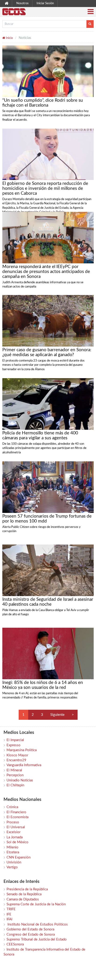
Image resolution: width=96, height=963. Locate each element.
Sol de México (17, 842)
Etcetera (13, 852)
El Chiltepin (15, 785)
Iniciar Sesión (45, 3)
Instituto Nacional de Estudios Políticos (37, 924)
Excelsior (14, 832)
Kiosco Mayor (17, 755)
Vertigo (12, 867)
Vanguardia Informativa (24, 765)
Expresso (14, 745)
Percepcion (15, 775)
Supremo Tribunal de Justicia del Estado (37, 939)
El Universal (16, 827)
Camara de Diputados (23, 899)
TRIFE (11, 909)
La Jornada (15, 837)
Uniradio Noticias (20, 780)
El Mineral (14, 770)
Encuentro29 (16, 760)
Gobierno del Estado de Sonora (30, 929)
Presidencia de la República (27, 889)
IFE (9, 914)
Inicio (9, 38)
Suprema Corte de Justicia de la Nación (36, 904)
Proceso (13, 822)
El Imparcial (15, 740)
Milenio (12, 847)
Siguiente (57, 715)
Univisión (14, 862)
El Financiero (16, 812)
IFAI (9, 919)
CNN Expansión (19, 857)
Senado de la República (24, 894)
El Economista (17, 817)
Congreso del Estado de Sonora (31, 934)
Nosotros (22, 3)
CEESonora (15, 944)
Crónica (12, 807)
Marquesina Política (22, 750)
